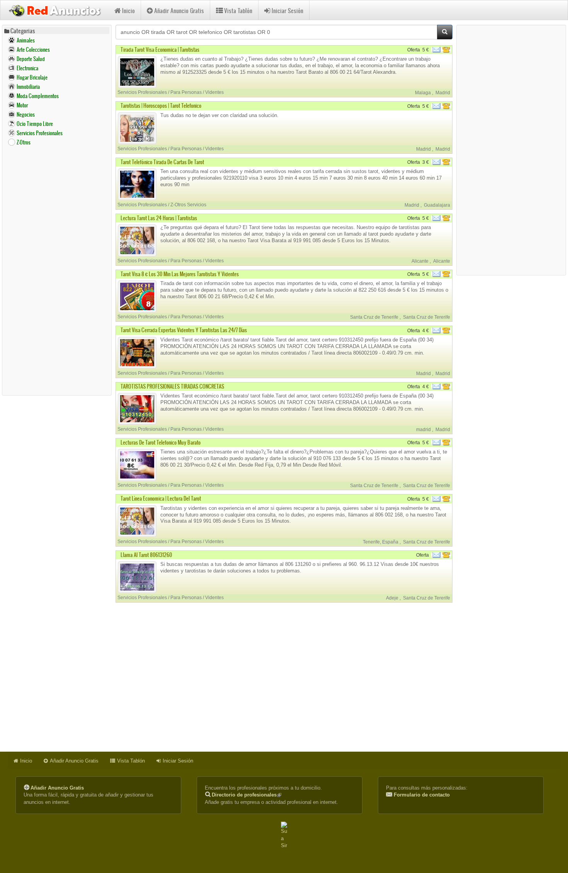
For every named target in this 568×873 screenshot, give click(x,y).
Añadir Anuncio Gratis (179, 11)
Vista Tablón (238, 11)
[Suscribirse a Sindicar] (284, 835)
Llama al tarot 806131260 (146, 555)
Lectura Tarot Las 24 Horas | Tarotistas (159, 218)
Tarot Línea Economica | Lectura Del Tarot (161, 498)
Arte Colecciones (33, 49)
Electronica (27, 68)
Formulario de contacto (422, 795)
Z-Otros (24, 142)
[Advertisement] (56, 270)
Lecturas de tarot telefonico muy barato (161, 442)
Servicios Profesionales (40, 133)
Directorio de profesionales (246, 795)
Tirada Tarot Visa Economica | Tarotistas (160, 49)
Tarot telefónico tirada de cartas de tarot (162, 162)
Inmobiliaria (28, 86)
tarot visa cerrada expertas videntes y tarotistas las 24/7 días (184, 330)
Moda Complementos (38, 96)
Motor (22, 105)
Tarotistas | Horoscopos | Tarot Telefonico (161, 105)
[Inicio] (57, 10)
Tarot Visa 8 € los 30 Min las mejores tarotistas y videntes (180, 274)
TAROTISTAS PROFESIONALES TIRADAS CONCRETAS (172, 386)
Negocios (26, 114)
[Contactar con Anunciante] (442, 49)
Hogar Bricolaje (32, 77)
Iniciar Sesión (287, 11)
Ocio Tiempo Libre (35, 123)
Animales (26, 40)
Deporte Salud (31, 59)
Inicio (128, 11)
